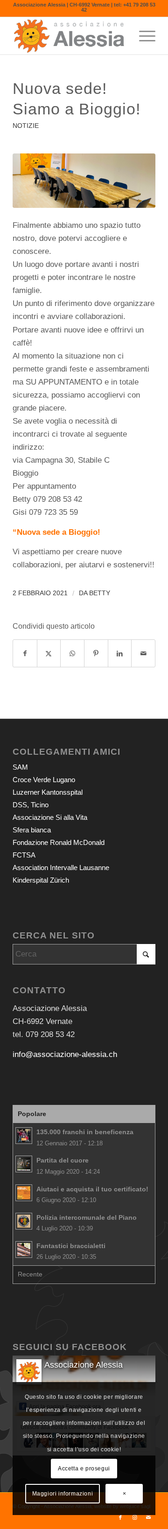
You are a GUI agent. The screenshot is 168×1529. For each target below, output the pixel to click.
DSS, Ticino (31, 805)
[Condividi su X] (49, 653)
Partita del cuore (62, 1160)
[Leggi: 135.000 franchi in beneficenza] (23, 1135)
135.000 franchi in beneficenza (84, 1132)
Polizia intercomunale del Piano (86, 1217)
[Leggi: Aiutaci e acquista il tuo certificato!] (23, 1192)
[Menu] (142, 35)
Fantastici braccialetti (70, 1246)
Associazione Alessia (83, 1364)
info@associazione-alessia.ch (65, 1054)
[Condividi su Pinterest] (96, 653)
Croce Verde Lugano (44, 780)
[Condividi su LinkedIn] (120, 653)
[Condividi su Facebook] (25, 653)
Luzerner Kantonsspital (48, 792)
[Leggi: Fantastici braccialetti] (23, 1249)
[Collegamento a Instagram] (134, 1517)
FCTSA (24, 855)
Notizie (26, 125)
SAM (20, 767)
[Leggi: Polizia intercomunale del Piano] (23, 1221)
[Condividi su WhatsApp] (72, 653)
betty (99, 593)
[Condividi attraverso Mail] (143, 653)
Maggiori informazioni (62, 1493)
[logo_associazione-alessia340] (70, 35)
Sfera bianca (32, 830)
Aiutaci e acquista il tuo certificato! (92, 1189)
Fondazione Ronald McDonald (59, 842)
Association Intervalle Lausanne (61, 867)
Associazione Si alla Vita (50, 817)
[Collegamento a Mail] (148, 1517)
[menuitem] (142, 35)
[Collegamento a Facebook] (120, 1517)
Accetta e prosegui (84, 1468)
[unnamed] (84, 180)
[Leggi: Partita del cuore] (23, 1164)
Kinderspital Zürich (41, 880)
